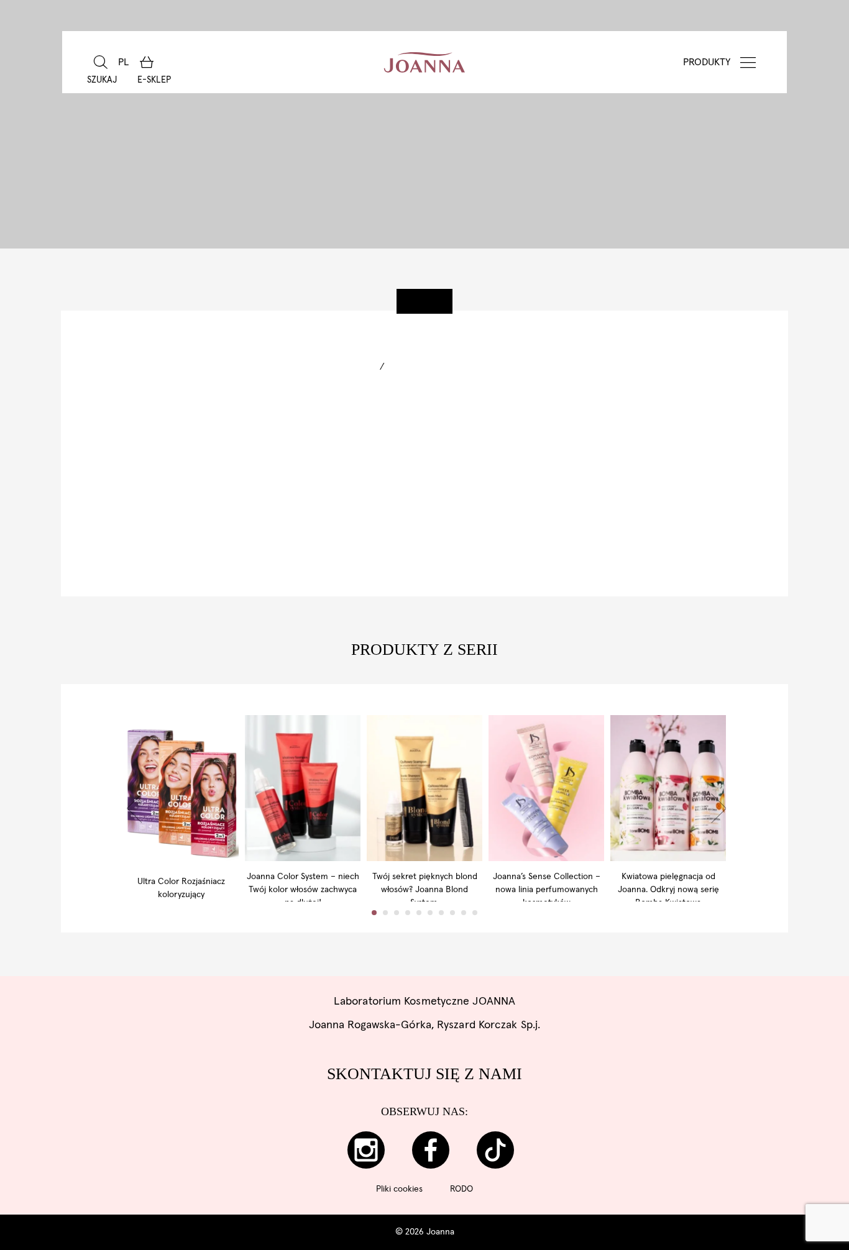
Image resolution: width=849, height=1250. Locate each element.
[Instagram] (366, 1150)
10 (474, 912)
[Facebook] (431, 1150)
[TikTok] (495, 1150)
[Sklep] (146, 62)
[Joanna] (425, 62)
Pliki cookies (399, 1189)
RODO (461, 1189)
